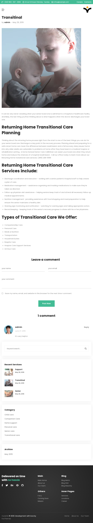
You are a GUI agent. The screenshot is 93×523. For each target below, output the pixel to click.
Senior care (9, 431)
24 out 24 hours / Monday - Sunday (37, 2)
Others (41, 491)
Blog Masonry (66, 486)
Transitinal (20, 380)
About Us (75, 516)
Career (64, 501)
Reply (86, 327)
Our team (42, 486)
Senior (18, 391)
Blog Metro (65, 480)
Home (67, 516)
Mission (40, 501)
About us (41, 483)
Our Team (85, 516)
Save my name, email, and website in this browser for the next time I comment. (38, 293)
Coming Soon (43, 498)
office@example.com (61, 2)
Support (18, 369)
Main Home (42, 480)
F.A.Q (40, 496)
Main (40, 476)
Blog (63, 476)
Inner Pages (67, 491)
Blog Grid (64, 483)
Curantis (5, 516)
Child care (9, 415)
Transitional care (12, 435)
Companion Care (12, 419)
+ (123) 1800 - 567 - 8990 (12, 2)
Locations (65, 498)
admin (7, 22)
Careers (80, 2)
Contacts (87, 2)
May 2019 (9, 454)
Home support (11, 423)
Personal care (11, 427)
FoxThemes (6, 519)
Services (64, 496)
